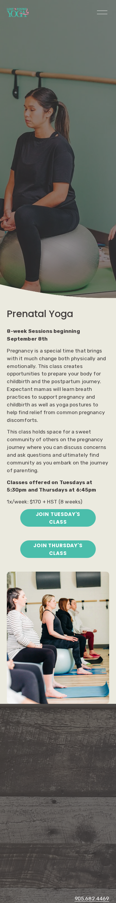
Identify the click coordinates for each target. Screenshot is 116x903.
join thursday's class (58, 549)
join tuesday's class (58, 518)
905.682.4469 (92, 899)
